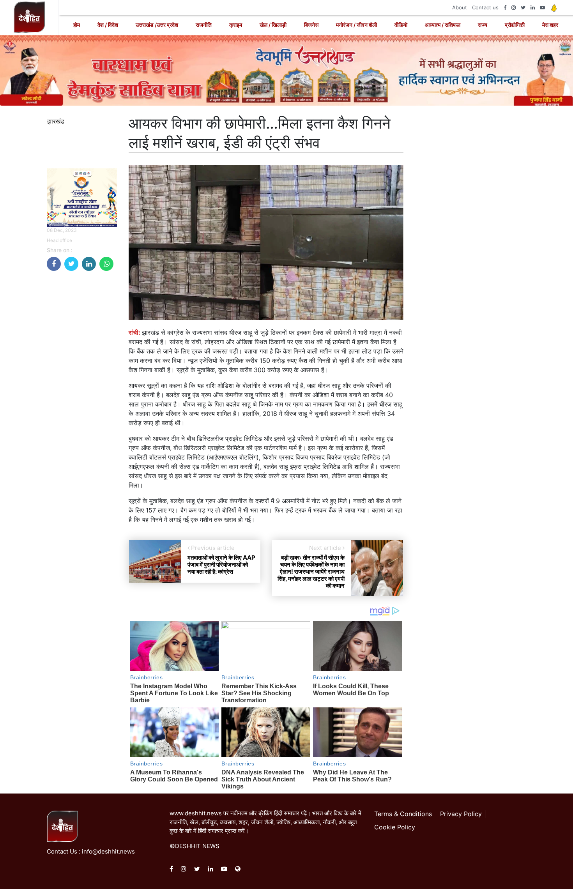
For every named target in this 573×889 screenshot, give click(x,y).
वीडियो (400, 24)
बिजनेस (311, 24)
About (459, 7)
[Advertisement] (82, 394)
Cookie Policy (394, 827)
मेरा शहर (550, 24)
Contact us (485, 7)
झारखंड (55, 121)
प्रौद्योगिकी (515, 24)
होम (76, 24)
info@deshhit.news (108, 851)
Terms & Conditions (403, 814)
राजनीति (204, 24)
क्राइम (235, 24)
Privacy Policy (461, 814)
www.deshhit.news (196, 813)
